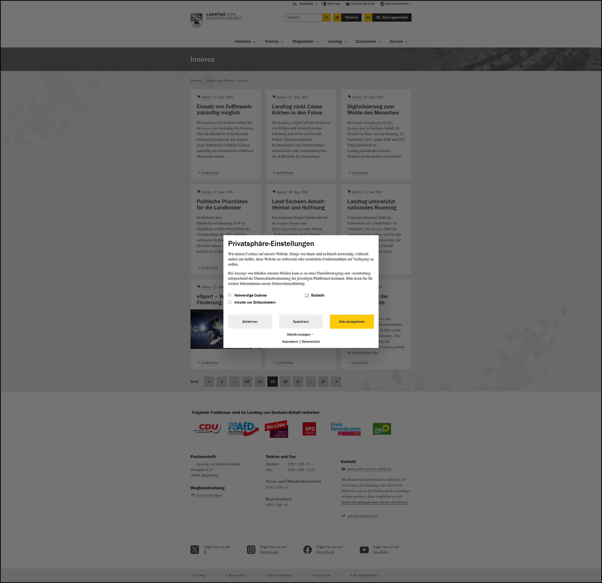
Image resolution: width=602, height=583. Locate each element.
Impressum (290, 341)
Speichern (301, 321)
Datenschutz (311, 341)
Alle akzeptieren (352, 321)
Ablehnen (250, 321)
